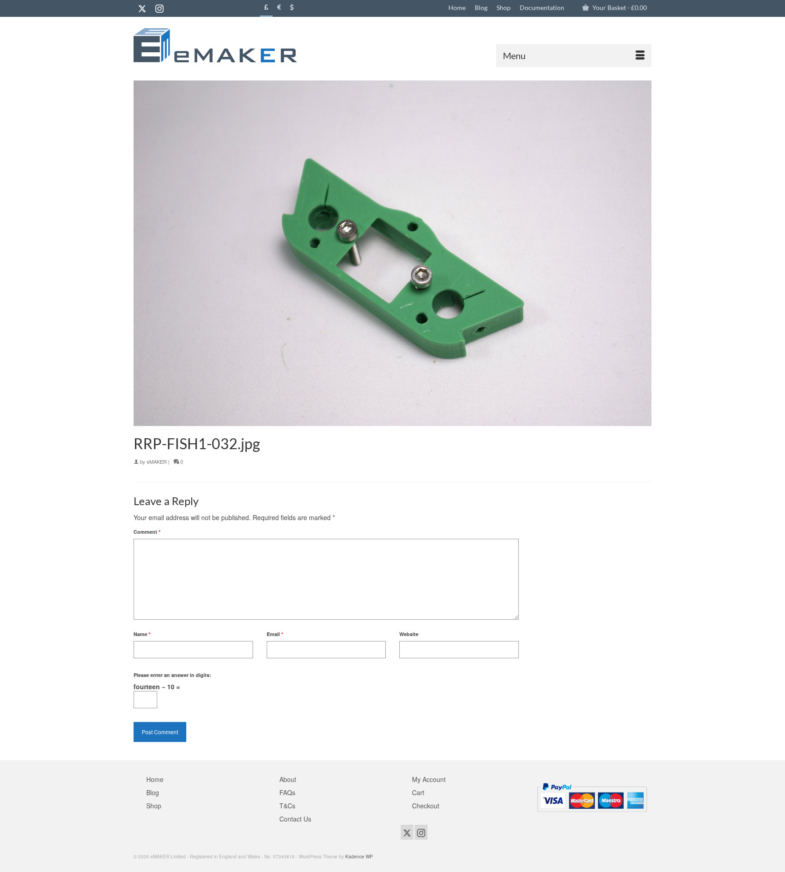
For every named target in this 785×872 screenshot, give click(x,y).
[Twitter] (142, 8)
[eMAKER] (215, 45)
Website (408, 634)
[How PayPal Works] (592, 796)
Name (142, 634)
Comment (147, 531)
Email (275, 634)
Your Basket (619, 7)
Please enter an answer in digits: (172, 675)
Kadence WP (359, 856)
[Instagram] (159, 8)
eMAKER (157, 461)
